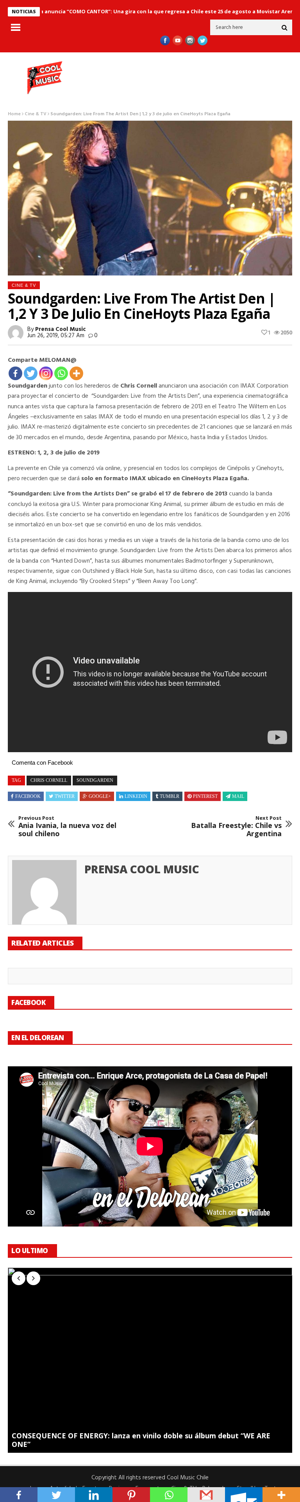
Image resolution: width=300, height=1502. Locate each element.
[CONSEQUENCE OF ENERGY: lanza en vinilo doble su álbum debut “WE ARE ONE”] (150, 1360)
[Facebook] (15, 373)
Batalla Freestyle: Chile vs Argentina (236, 826)
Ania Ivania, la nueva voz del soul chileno (67, 826)
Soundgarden (95, 780)
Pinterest (205, 796)
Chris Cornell (48, 780)
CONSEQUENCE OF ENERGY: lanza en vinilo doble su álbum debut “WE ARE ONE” (141, 1440)
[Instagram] (46, 373)
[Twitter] (31, 373)
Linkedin (136, 796)
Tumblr (169, 796)
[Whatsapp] (61, 373)
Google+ (100, 796)
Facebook (28, 796)
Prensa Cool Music (60, 329)
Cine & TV (35, 114)
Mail (238, 796)
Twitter (65, 796)
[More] (76, 373)
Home (14, 114)
